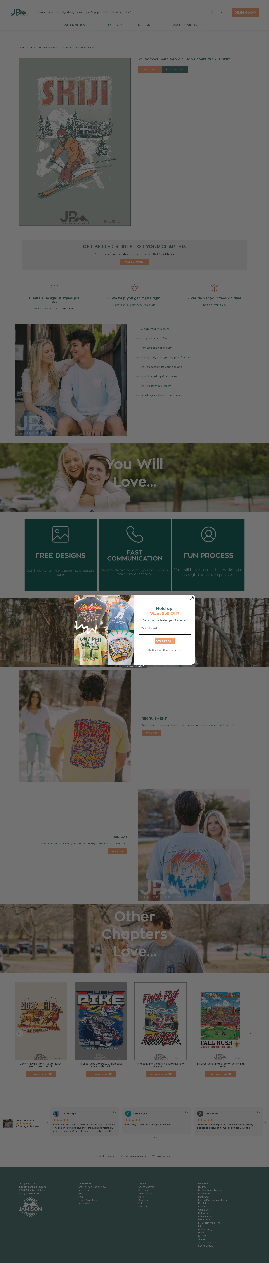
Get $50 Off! (165, 640)
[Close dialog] (192, 598)
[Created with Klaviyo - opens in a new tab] (134, 666)
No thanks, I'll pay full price (164, 650)
